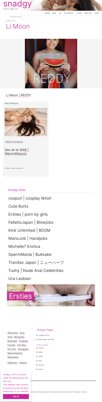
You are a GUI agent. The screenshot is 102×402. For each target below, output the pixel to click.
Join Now (66, 304)
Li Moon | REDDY (18, 95)
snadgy (47, 13)
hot (60, 13)
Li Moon (7, 168)
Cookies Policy (64, 392)
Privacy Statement (43, 392)
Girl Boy (21, 345)
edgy (54, 13)
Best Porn (88, 13)
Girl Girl (11, 349)
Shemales (13, 357)
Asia (22, 332)
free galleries (69, 13)
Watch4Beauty (11, 103)
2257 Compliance (75, 392)
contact (79, 13)
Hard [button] (40, 361)
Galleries (12, 362)
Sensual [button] (41, 365)
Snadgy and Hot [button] (44, 335)
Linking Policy (54, 392)
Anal (9, 337)
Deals (97, 13)
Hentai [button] (41, 369)
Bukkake (12, 341)
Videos (23, 362)
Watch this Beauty (14, 142)
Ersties (20, 296)
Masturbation (15, 353)
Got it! (16, 396)
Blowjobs (19, 337)
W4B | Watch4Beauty (16, 151)
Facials (11, 345)
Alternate (12, 332)
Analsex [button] (41, 348)
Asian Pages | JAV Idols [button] (46, 339)
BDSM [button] (41, 352)
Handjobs (23, 349)
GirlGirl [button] (41, 356)
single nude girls (17, 168)
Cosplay (23, 341)
